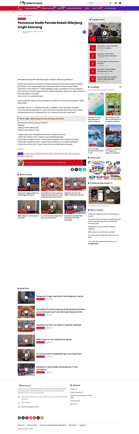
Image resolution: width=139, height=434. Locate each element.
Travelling (92, 113)
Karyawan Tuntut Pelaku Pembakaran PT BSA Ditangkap (73, 218)
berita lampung (31, 154)
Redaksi (82, 425)
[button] (110, 3)
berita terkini (44, 154)
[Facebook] (72, 169)
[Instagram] (30, 417)
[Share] (84, 32)
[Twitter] (76, 169)
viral (31, 156)
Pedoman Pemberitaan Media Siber (53, 425)
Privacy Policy (75, 401)
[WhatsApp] (84, 169)
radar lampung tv (74, 154)
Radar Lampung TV (27, 31)
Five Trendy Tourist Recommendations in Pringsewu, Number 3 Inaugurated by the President (113, 119)
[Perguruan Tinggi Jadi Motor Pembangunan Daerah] (28, 184)
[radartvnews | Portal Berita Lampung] (31, 3)
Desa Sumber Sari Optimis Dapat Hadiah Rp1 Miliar (106, 78)
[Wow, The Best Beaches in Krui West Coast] (96, 136)
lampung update (58, 154)
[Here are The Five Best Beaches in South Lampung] (96, 104)
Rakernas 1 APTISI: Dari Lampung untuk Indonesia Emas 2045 (107, 55)
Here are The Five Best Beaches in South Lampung (94, 119)
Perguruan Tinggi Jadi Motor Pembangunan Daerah (28, 194)
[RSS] (42, 417)
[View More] (120, 87)
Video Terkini (21, 19)
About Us (74, 404)
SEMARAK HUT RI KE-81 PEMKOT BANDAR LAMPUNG (74, 194)
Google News (93, 244)
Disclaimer (73, 425)
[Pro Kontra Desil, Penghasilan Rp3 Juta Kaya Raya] (52, 207)
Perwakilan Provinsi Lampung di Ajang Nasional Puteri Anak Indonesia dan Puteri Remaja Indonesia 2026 (52, 195)
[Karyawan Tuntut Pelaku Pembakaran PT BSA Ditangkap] (75, 207)
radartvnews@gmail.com (30, 407)
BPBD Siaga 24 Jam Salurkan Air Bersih (28, 217)
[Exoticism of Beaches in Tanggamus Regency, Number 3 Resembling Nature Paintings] (113, 136)
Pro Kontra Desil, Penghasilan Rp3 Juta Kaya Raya (52, 217)
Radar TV (74, 389)
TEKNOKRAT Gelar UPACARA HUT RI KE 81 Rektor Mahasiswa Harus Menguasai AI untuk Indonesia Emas (108, 47)
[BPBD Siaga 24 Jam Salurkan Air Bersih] (28, 207)
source (20, 149)
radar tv (23, 156)
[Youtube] (34, 417)
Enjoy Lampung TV (77, 392)
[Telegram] (80, 169)
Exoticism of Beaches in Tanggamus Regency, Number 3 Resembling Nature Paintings (113, 151)
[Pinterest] (26, 417)
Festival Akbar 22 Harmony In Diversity (108, 63)
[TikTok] (38, 417)
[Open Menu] (120, 3)
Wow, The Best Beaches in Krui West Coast (95, 151)
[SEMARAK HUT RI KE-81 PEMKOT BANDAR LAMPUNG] (75, 184)
